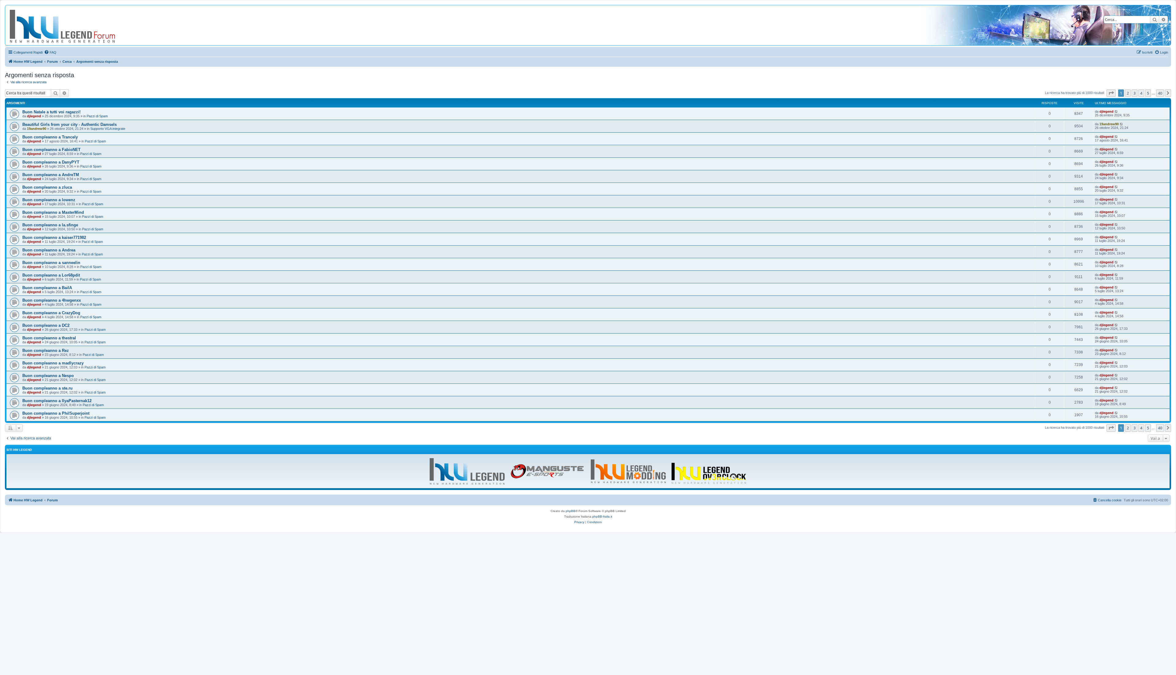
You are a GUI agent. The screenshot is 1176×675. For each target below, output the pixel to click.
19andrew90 (36, 128)
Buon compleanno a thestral (49, 338)
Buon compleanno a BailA (47, 287)
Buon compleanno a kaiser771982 (54, 237)
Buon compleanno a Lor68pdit (51, 275)
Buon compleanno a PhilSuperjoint (55, 413)
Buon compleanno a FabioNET (51, 149)
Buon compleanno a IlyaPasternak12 (57, 400)
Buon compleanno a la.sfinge (50, 225)
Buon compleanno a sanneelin (51, 262)
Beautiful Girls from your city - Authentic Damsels (69, 124)
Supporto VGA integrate (107, 128)
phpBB (570, 511)
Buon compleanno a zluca (47, 187)
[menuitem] (50, 52)
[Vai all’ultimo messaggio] (1116, 111)
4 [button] (1141, 93)
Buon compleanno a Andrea (48, 250)
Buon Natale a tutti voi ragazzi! (51, 112)
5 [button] (1148, 93)
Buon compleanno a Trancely (50, 137)
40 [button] (1160, 93)
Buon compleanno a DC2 (46, 325)
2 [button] (1128, 93)
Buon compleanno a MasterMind (53, 212)
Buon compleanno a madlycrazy (53, 363)
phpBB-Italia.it (602, 516)
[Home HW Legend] (72, 25)
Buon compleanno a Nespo (48, 375)
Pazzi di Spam (97, 116)
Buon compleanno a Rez (45, 350)
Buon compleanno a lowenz (48, 200)
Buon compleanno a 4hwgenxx (51, 300)
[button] (1111, 93)
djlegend (34, 116)
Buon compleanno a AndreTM (50, 174)
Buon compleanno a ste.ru (47, 388)
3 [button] (1134, 93)
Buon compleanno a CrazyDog (51, 313)
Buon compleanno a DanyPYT (50, 162)
